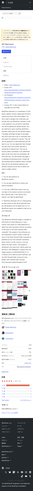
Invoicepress (9, 338)
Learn (3, 437)
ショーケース (21, 423)
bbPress (5, 457)
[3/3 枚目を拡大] (29, 283)
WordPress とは (7, 423)
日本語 (8, 468)
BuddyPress (6, 460)
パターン (20, 432)
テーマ (19, 426)
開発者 (4, 443)
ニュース (4, 426)
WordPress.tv (7, 446)
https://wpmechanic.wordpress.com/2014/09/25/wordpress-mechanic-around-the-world (17, 100)
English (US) (28, 363)
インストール (7, 66)
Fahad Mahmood (10, 47)
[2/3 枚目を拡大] (29, 272)
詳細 (4, 58)
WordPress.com (7, 451)
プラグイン (20, 429)
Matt (4, 454)
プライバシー (6, 432)
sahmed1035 (9, 333)
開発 (4, 71)
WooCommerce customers (24, 366)
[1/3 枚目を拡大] (13, 272)
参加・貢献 (20, 437)
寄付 (19, 443)
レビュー (6, 62)
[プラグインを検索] (19, 13)
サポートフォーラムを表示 (10, 412)
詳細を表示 (5, 371)
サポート (6, 75)
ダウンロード (6, 51)
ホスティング (6, 429)
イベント (20, 440)
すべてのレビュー (25, 400)
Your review (5, 400)
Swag (20, 446)
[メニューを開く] (30, 2)
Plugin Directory (6, 7)
